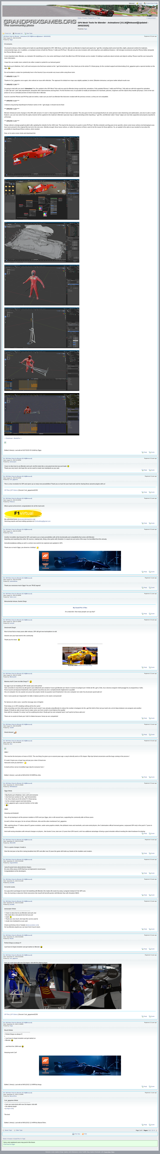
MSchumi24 (13, 677)
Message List (18, 33)
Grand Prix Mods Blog (85, 665)
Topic (98, 18)
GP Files (7, 490)
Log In (140, 3)
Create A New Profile (152, 3)
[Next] (156, 1130)
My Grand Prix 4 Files (80, 608)
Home (79, 18)
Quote (152, 452)
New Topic (29, 33)
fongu (11, 532)
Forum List (8, 33)
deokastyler (13, 461)
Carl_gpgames (14, 479)
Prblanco (12, 501)
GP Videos (14, 490)
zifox (11, 744)
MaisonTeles (13, 1096)
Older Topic (19, 1130)
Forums (85, 18)
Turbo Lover (13, 597)
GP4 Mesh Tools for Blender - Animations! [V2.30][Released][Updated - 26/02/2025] (26, 36)
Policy (113, 1152)
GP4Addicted (13, 786)
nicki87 (12, 727)
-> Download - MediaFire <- (13, 438)
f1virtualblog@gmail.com (42, 521)
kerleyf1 (12, 623)
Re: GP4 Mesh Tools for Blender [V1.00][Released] (17, 458)
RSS (85, 1134)
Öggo (85, 29)
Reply (145, 452)
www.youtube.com (32, 925)
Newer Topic (8, 1130)
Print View (77, 1134)
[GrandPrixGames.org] (40, 20)
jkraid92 (12, 882)
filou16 (11, 938)
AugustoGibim (14, 862)
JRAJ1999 (12, 843)
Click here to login (9, 1144)
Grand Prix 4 (92, 18)
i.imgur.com (9, 1108)
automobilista (13, 581)
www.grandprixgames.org (26, 519)
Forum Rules (107, 1152)
